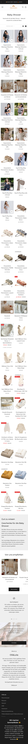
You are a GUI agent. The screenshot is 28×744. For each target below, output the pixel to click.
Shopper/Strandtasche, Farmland (7, 507)
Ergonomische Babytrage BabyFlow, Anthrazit (7, 120)
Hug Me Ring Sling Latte (20, 193)
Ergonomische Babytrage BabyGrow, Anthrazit (21, 47)
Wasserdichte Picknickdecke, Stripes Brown (21, 218)
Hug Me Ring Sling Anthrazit (7, 194)
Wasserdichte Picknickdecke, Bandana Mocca (7, 170)
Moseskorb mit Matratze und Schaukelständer (21, 96)
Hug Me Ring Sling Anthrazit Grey (21, 169)
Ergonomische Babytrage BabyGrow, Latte (7, 72)
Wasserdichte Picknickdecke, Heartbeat (21, 293)
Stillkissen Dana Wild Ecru (7, 367)
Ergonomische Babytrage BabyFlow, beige (20, 145)
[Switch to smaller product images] (25, 26)
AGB (3, 706)
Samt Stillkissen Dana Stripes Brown (7, 390)
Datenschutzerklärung (7, 711)
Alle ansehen (14, 589)
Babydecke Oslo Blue (20, 483)
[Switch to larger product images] (23, 26)
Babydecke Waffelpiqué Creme (21, 317)
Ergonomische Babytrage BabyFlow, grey (20, 120)
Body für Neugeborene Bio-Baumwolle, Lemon (21, 438)
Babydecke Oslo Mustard (7, 484)
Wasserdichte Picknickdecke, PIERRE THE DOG (7, 268)
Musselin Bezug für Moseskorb (7, 413)
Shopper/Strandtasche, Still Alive (21, 507)
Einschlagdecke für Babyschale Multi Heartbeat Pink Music (20, 414)
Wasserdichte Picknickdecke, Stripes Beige (7, 243)
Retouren (4, 700)
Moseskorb (7, 316)
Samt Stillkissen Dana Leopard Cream (21, 340)
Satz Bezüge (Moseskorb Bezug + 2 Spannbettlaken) (7, 341)
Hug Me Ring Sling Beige (7, 217)
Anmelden (14, 643)
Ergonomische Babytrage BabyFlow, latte (7, 145)
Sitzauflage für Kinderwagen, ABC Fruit (21, 390)
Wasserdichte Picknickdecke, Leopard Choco (21, 268)
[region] (14, 606)
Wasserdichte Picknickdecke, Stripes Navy (21, 243)
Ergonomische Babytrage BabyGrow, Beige (21, 72)
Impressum (4, 708)
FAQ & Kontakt (5, 698)
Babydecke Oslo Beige (7, 462)
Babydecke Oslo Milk (20, 462)
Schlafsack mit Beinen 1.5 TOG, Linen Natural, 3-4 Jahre (7, 439)
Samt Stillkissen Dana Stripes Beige (21, 367)
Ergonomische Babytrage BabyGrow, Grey (7, 47)
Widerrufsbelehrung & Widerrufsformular (12, 714)
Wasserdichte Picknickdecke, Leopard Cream (7, 293)
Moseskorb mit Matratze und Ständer (7, 96)
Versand (4, 703)
